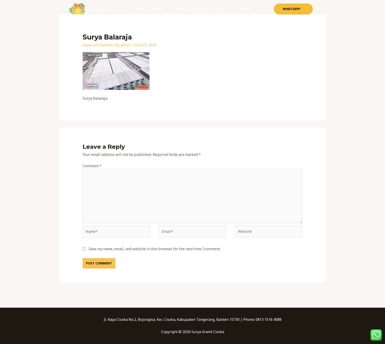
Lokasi (178, 9)
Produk (244, 9)
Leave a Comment (97, 45)
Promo (158, 9)
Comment (92, 165)
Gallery (222, 9)
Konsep (199, 9)
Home (138, 9)
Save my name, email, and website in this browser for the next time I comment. (155, 248)
